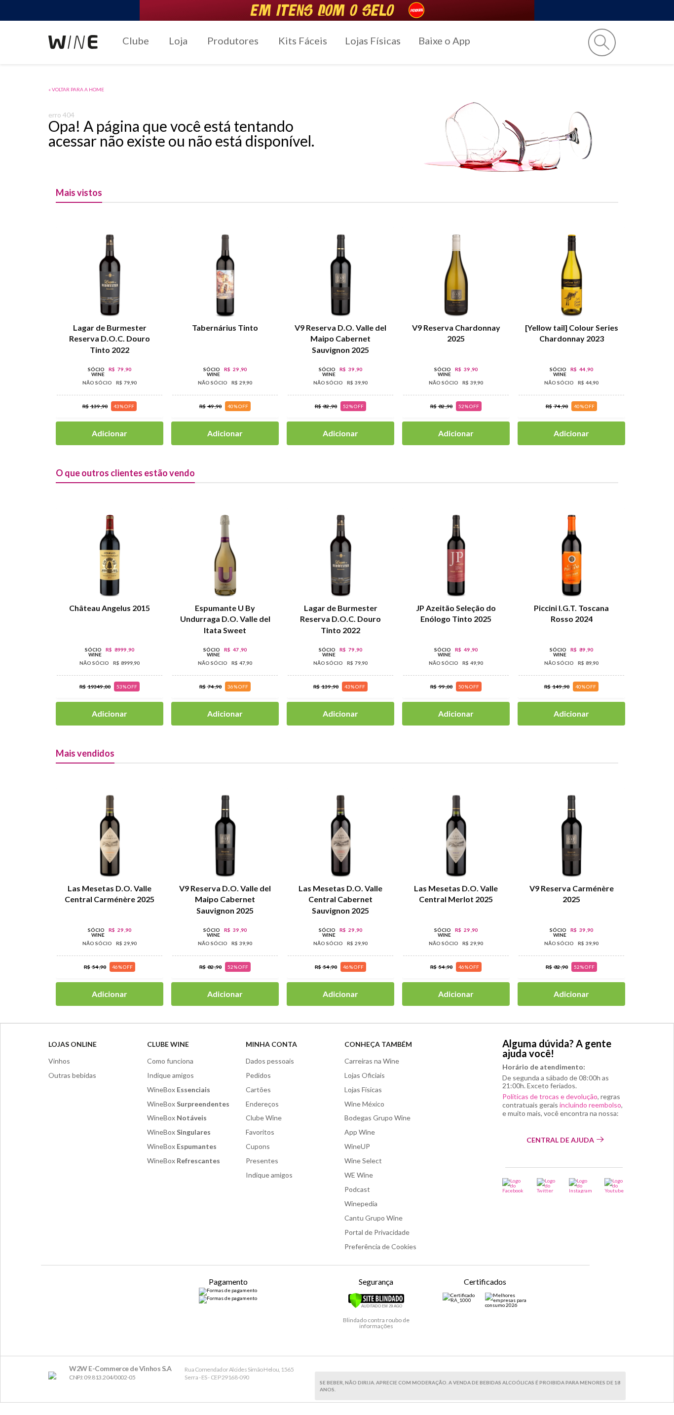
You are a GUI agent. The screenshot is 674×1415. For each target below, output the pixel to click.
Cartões (258, 1089)
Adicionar (109, 433)
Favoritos (260, 1132)
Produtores (233, 40)
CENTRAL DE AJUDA (560, 1140)
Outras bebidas (72, 1075)
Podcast (357, 1189)
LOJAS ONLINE (72, 1044)
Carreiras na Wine (371, 1061)
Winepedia (360, 1203)
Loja (178, 40)
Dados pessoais (270, 1061)
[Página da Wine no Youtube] (615, 1185)
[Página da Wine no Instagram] (580, 1185)
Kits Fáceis (302, 40)
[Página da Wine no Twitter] (547, 1185)
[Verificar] (376, 1306)
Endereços (262, 1104)
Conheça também (378, 1044)
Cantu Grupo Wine (373, 1218)
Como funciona (170, 1061)
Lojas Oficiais (364, 1075)
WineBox (178, 1089)
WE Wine (358, 1175)
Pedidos (258, 1075)
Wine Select (363, 1160)
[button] (602, 42)
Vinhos (59, 1061)
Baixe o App (444, 40)
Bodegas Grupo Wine (377, 1117)
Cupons (258, 1146)
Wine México (364, 1104)
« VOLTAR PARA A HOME (76, 89)
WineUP (357, 1146)
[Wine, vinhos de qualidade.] (54, 1376)
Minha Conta (271, 1044)
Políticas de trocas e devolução (550, 1096)
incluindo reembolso (590, 1105)
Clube (135, 40)
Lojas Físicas (373, 40)
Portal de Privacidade (377, 1232)
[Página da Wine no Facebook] (513, 1185)
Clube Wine (168, 1044)
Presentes (262, 1160)
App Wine (359, 1132)
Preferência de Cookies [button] (380, 1246)
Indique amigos (170, 1075)
